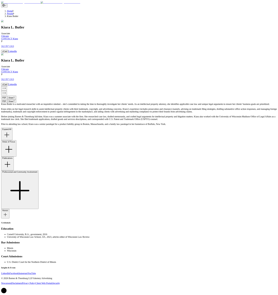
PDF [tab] (4, 98)
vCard (4, 51)
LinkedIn (12, 51)
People (10, 13)
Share (10, 98)
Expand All (6, 129)
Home (10, 11)
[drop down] (4, 5)
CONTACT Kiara (9, 38)
